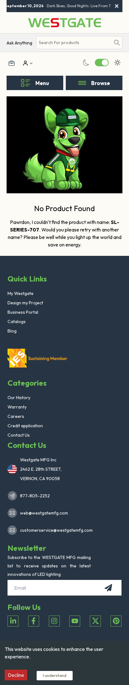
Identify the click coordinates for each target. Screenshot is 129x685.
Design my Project (25, 303)
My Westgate (21, 293)
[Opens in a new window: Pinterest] (116, 621)
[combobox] (73, 43)
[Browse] (82, 83)
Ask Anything (19, 43)
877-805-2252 (35, 496)
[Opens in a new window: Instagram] (54, 621)
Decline (16, 675)
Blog (12, 331)
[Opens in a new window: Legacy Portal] (12, 63)
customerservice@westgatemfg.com (54, 530)
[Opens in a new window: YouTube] (74, 621)
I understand (54, 675)
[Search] (116, 42)
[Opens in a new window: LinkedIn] (13, 621)
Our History (19, 397)
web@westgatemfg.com (44, 513)
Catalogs (17, 321)
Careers (16, 416)
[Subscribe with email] (108, 587)
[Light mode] (117, 63)
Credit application (25, 426)
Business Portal (23, 312)
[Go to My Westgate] (24, 63)
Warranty (17, 407)
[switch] (102, 62)
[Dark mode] (86, 63)
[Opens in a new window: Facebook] (33, 621)
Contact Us (19, 435)
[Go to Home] (64, 22)
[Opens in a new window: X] (95, 621)
